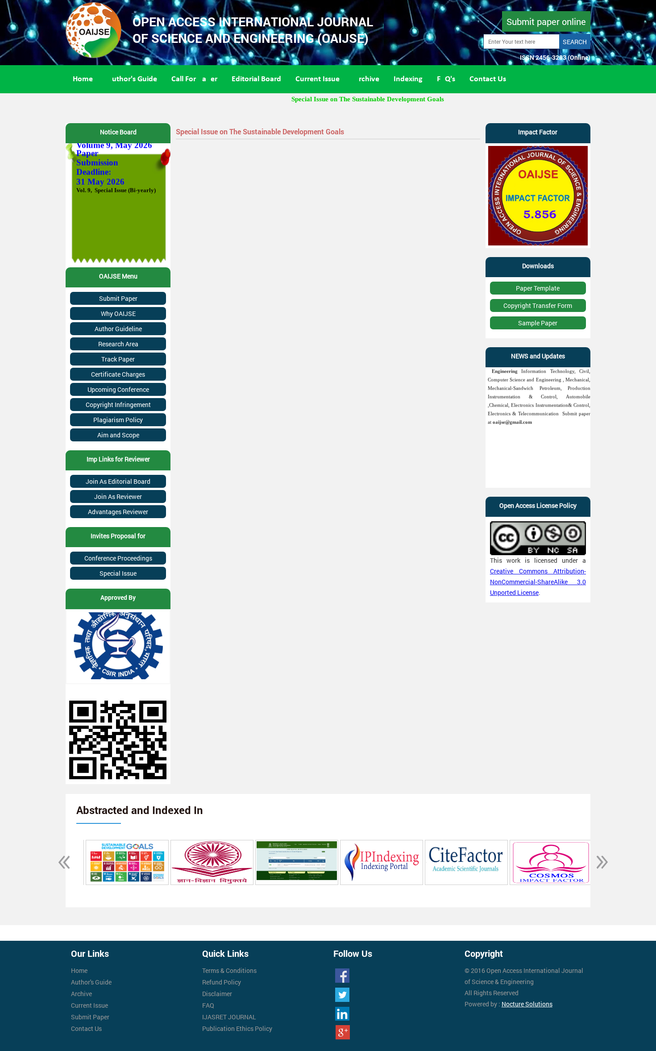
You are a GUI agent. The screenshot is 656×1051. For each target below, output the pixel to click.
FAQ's (446, 79)
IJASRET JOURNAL (229, 1017)
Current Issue (317, 79)
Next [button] (597, 862)
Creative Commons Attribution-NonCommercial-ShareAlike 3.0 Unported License (538, 582)
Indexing (408, 79)
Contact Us (487, 79)
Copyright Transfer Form (537, 305)
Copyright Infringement (118, 404)
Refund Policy (221, 982)
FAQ (208, 1005)
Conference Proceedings (118, 558)
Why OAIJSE (118, 313)
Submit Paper (118, 298)
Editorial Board (256, 79)
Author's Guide (132, 79)
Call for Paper (194, 79)
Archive (366, 79)
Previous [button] (58, 862)
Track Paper (118, 359)
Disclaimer (217, 993)
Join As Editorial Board (118, 481)
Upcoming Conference (118, 389)
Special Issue (118, 573)
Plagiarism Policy (118, 419)
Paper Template (538, 288)
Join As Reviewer (118, 496)
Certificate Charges (118, 374)
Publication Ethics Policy (237, 1028)
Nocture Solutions (527, 1004)
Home (83, 79)
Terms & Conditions (229, 970)
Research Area (118, 344)
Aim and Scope (118, 435)
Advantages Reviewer (118, 511)
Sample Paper (537, 323)
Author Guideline (118, 328)
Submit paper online (546, 21)
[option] (125, 862)
